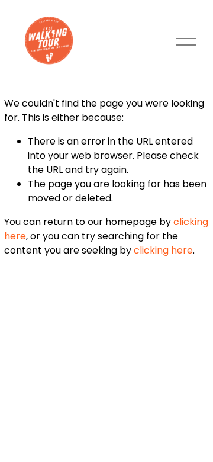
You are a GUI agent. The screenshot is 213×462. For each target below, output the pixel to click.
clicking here (163, 250)
